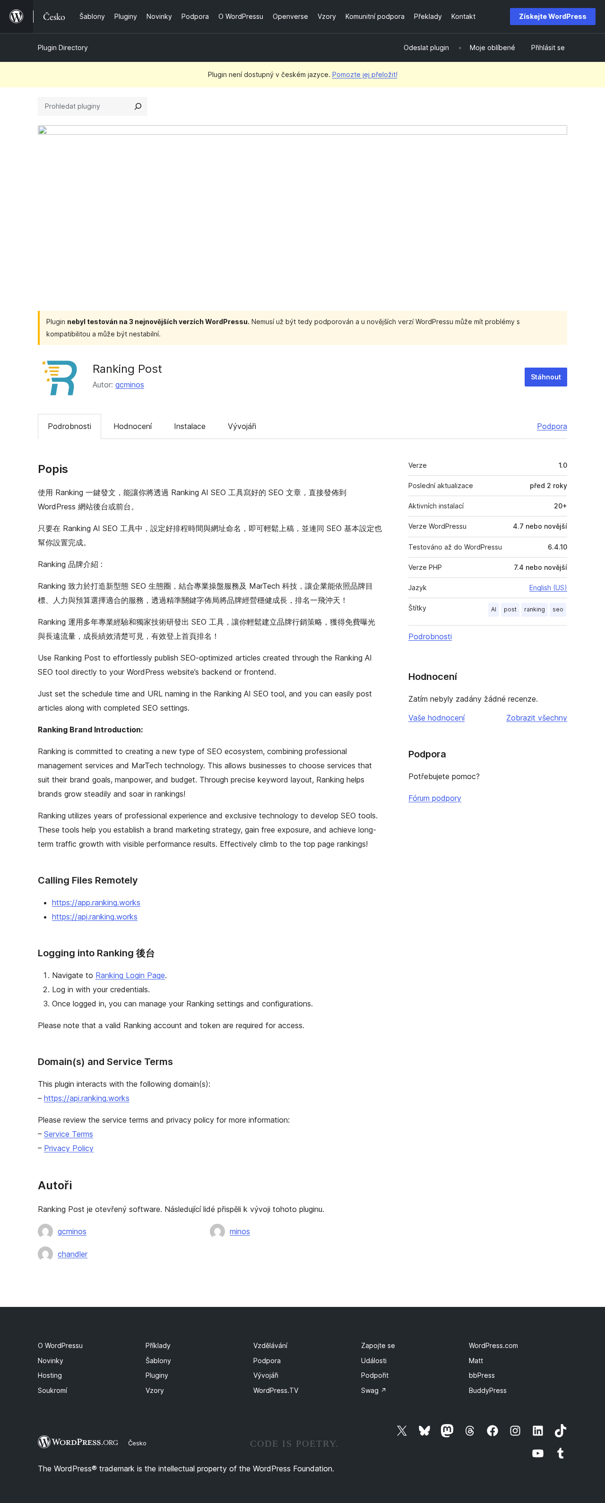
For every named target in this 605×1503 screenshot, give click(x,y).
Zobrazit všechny (536, 717)
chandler (72, 1254)
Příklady (158, 1345)
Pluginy (157, 1375)
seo (558, 609)
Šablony (158, 1361)
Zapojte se (378, 1345)
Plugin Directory (63, 47)
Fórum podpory (434, 798)
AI (493, 609)
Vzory (155, 1390)
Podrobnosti (69, 426)
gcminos (129, 384)
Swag (374, 1390)
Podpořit (375, 1375)
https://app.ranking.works (96, 902)
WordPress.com (493, 1345)
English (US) (548, 588)
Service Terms (68, 1134)
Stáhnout (546, 377)
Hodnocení (132, 426)
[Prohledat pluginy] (138, 106)
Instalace (190, 426)
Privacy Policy (69, 1148)
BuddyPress (488, 1390)
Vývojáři (242, 426)
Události (374, 1361)
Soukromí (52, 1390)
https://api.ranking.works (95, 916)
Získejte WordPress (553, 16)
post (510, 609)
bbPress (482, 1375)
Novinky (50, 1361)
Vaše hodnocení (436, 717)
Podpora (552, 426)
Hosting (50, 1375)
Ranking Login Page (130, 975)
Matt (476, 1361)
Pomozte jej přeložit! (365, 74)
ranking (534, 609)
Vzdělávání (270, 1345)
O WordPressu (60, 1345)
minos (240, 1231)
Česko (137, 1443)
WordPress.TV (275, 1390)
